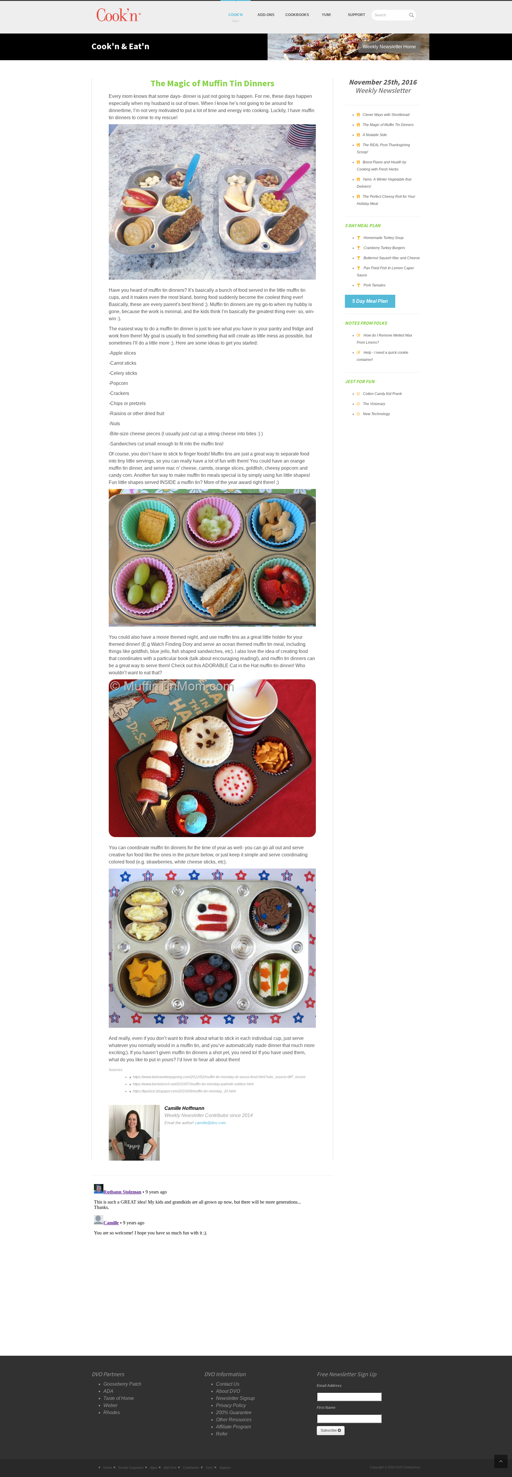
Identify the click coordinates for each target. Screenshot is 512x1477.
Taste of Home (118, 1398)
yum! (326, 15)
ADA (108, 1391)
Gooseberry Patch (122, 1384)
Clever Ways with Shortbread (386, 115)
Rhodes (111, 1412)
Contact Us (227, 1384)
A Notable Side (375, 135)
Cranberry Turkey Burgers (384, 248)
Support (356, 15)
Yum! (209, 1467)
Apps (153, 1467)
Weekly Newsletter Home (389, 46)
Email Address (329, 1386)
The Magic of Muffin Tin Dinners (388, 125)
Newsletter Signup (235, 1398)
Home (107, 1467)
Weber (110, 1405)
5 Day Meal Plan (370, 301)
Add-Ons (265, 15)
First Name (326, 1408)
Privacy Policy (231, 1405)
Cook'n (235, 15)
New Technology (376, 414)
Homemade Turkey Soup (384, 238)
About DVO (228, 1391)
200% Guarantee (234, 1412)
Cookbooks (297, 15)
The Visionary (374, 404)
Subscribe (329, 1430)
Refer (222, 1433)
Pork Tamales (374, 285)
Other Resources (234, 1419)
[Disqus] (212, 1256)
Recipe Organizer (131, 1467)
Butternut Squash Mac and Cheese (392, 258)
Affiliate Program (233, 1426)
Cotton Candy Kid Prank (382, 394)
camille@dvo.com (210, 1123)
